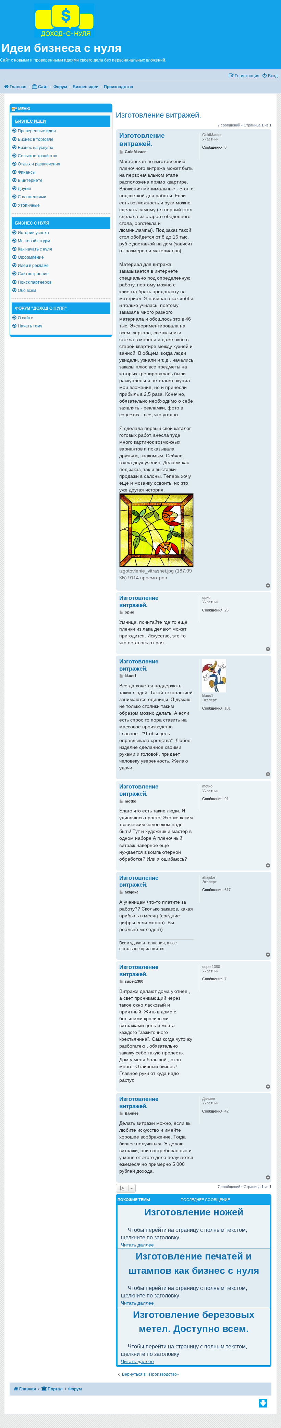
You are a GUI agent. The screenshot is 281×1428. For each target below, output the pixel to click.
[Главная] (81, 19)
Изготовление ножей (193, 1212)
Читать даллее (137, 1245)
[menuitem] (270, 76)
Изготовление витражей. (158, 115)
